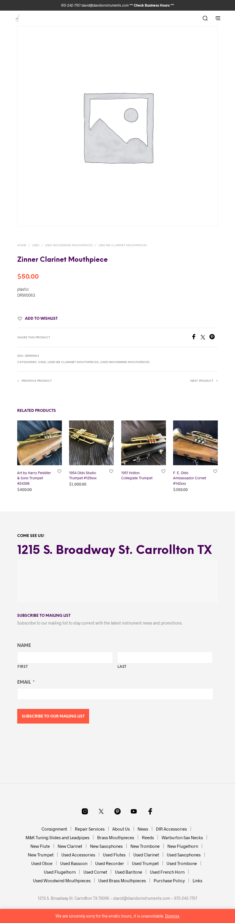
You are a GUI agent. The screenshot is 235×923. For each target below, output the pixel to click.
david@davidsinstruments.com (105, 5)
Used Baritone (128, 871)
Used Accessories (78, 854)
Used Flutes (114, 854)
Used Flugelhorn (60, 871)
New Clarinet (70, 846)
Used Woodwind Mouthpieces (69, 245)
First (22, 667)
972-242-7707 (71, 5)
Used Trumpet (145, 863)
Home (21, 245)
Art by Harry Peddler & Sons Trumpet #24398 (34, 477)
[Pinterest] (213, 337)
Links (197, 880)
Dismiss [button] (172, 916)
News (143, 828)
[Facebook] (196, 337)
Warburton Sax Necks (182, 837)
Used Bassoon (73, 863)
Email (25, 682)
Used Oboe (41, 863)
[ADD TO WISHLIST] (59, 471)
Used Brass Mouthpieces (122, 880)
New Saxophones (106, 846)
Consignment (54, 828)
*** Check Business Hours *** (152, 5)
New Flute (40, 846)
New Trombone (145, 846)
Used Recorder (109, 863)
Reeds (148, 837)
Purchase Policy (169, 880)
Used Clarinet (146, 854)
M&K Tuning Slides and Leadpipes (57, 837)
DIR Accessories (171, 828)
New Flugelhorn (182, 846)
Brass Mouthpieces (115, 837)
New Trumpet (41, 854)
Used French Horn (167, 871)
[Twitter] (205, 337)
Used (35, 245)
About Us (121, 828)
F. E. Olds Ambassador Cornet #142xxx (189, 477)
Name (24, 645)
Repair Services (90, 828)
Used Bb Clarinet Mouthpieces (122, 245)
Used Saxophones (184, 854)
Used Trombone (182, 863)
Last (122, 667)
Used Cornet (95, 871)
